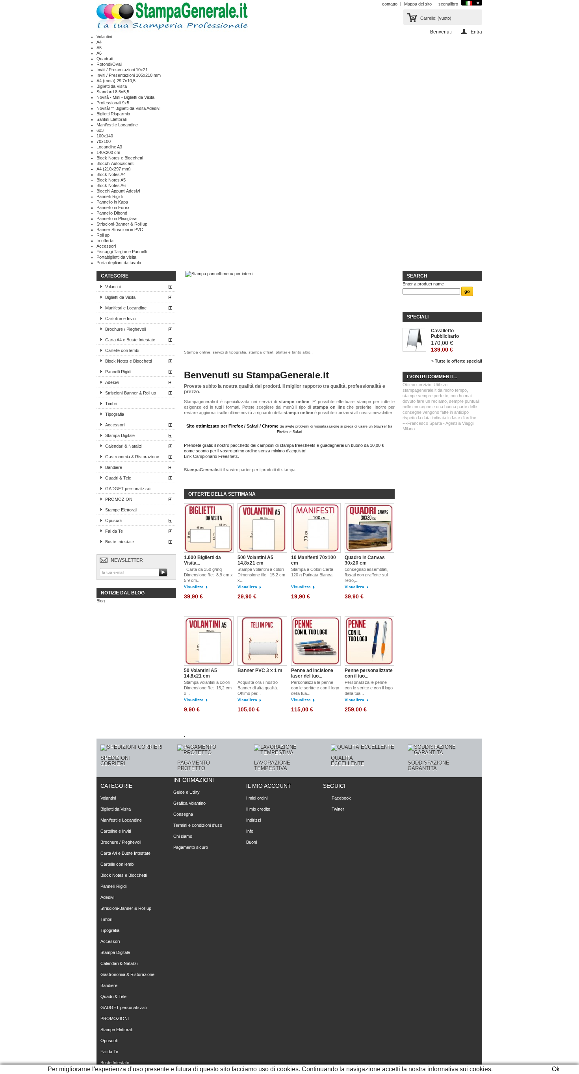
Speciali (418, 317)
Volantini (104, 36)
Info (249, 831)
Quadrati (104, 58)
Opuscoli (113, 520)
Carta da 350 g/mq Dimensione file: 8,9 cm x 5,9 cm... (208, 575)
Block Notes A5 (111, 180)
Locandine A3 (109, 146)
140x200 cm (108, 152)
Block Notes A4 (111, 174)
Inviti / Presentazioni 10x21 (122, 69)
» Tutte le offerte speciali (456, 361)
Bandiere (113, 467)
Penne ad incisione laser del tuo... (312, 673)
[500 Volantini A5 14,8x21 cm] (262, 528)
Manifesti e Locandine (117, 124)
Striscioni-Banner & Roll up (121, 224)
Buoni (251, 842)
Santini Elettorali (111, 119)
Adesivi (112, 382)
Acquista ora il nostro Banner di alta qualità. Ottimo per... (258, 688)
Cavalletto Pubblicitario (445, 333)
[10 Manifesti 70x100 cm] (316, 528)
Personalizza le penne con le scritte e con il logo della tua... (315, 688)
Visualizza (194, 587)
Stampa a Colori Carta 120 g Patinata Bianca (312, 572)
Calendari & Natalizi (123, 446)
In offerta (104, 240)
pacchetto (240, 445)
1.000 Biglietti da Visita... (202, 560)
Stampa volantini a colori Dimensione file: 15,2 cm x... (261, 575)
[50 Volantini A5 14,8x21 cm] (209, 641)
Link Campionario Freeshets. (211, 456)
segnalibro (448, 4)
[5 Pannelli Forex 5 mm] (219, 273)
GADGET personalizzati (128, 488)
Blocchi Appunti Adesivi (118, 191)
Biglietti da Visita (111, 86)
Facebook (341, 798)
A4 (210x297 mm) (113, 169)
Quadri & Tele (118, 478)
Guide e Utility (186, 792)
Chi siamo (182, 836)
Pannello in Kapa (112, 202)
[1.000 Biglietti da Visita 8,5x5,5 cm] (209, 528)
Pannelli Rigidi (109, 196)
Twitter (338, 809)
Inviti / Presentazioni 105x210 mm (128, 75)
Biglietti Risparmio (113, 113)
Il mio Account (268, 786)
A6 (99, 53)
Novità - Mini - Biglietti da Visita (125, 97)
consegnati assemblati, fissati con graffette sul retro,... (366, 575)
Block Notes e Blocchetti (119, 158)
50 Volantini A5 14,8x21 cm (200, 673)
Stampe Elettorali (121, 509)
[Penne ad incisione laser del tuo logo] (316, 641)
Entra (476, 31)
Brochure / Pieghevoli (125, 329)
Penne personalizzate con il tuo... (369, 673)
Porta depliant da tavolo (118, 262)
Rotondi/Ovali (109, 64)
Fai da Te (114, 531)
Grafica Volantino (189, 803)
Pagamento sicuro (190, 847)
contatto (389, 4)
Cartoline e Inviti (120, 318)
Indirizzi (253, 820)
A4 (99, 42)
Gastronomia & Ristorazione (132, 456)
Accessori (106, 246)
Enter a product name (423, 283)
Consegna (183, 814)
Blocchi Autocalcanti (115, 163)
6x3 (100, 130)
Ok (556, 1069)
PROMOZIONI (119, 499)
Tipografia (114, 414)
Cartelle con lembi (122, 350)
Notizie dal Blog (123, 593)
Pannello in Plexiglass (116, 218)
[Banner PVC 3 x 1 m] (262, 641)
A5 (99, 47)
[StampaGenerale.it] (172, 17)
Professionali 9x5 (112, 102)
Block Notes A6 (111, 185)
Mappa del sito (418, 4)
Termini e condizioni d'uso (197, 825)
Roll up (102, 235)
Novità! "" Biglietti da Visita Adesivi (128, 108)
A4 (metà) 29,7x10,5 (115, 80)
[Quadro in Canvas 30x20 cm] (369, 528)
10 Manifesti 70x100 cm (313, 560)
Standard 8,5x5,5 (112, 91)
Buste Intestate (119, 541)
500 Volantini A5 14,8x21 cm (255, 560)
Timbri (111, 403)
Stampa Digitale (120, 435)
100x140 (104, 135)
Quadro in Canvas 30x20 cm (365, 560)
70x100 (103, 141)
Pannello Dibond (111, 213)
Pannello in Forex (113, 207)
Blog (100, 600)
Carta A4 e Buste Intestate (130, 339)
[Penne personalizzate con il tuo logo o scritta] (369, 641)
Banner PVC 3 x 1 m (260, 670)
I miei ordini (256, 798)
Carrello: (428, 18)
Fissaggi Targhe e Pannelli (121, 251)
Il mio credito (258, 809)
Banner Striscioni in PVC (119, 229)
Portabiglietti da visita (116, 257)
